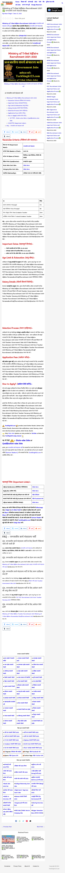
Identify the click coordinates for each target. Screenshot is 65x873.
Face (36, 498)
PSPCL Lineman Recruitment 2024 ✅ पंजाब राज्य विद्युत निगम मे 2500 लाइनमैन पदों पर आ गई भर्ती (23, 839)
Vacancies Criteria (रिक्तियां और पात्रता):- (19, 100)
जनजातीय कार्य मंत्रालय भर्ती (15, 447)
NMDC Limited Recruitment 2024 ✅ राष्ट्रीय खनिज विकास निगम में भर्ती (8, 857)
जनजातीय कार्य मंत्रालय (36, 26)
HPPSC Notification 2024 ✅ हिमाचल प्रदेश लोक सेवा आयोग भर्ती (23, 856)
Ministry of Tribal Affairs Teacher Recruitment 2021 (18, 614)
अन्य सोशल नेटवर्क (16, 510)
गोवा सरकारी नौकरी (22, 681)
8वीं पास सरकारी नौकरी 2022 (31, 732)
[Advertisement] (23, 188)
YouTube (34, 433)
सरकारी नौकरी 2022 (14, 732)
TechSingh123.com (10, 425)
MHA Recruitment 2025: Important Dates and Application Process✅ (54, 135)
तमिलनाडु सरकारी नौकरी (24, 715)
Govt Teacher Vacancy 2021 (24, 231)
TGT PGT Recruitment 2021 (34, 293)
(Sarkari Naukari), (12, 452)
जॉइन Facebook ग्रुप (35, 751)
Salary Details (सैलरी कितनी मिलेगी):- (18, 108)
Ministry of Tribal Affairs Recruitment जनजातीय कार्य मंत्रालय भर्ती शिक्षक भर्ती (23, 85)
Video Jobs (11, 433)
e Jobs (20, 443)
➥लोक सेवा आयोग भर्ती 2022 (21, 778)
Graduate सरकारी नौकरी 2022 (12, 744)
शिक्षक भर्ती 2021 (25, 226)
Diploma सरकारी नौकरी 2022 (31, 740)
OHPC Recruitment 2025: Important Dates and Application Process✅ (54, 26)
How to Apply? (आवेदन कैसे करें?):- (17, 115)
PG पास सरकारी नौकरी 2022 (11, 748)
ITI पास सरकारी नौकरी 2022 (11, 740)
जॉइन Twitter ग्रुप (38, 755)
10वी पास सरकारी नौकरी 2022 (12, 736)
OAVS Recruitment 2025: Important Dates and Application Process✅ (54, 125)
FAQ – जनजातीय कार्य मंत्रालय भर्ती (15, 125)
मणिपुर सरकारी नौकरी (38, 698)
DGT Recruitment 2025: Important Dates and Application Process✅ (54, 89)
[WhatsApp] (19, 821)
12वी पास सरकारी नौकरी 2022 (31, 736)
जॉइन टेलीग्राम (35, 494)
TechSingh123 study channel (13, 436)
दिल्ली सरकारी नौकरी (9, 677)
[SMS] (30, 821)
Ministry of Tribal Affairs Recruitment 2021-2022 (19, 23)
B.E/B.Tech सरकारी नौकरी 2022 (32, 744)
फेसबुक (7, 510)
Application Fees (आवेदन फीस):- (17, 113)
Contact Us (36, 866)
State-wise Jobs (23, 440)
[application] (42, 4)
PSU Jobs (18, 810)
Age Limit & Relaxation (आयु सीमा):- (18, 105)
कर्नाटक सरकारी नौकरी (23, 698)
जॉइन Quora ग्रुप (13, 755)
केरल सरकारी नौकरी (23, 703)
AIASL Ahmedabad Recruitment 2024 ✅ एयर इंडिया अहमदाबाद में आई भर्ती (8, 847)
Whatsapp (39, 507)
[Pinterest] (27, 821)
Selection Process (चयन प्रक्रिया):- (18, 110)
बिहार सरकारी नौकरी (9, 681)
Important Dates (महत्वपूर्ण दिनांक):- (18, 103)
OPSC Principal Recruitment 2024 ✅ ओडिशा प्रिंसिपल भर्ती (38, 838)
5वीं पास (6, 732)
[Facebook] (16, 821)
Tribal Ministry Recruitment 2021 (20, 229)
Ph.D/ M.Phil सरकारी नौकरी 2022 (33, 748)
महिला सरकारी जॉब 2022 (21, 772)
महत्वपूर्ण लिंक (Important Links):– (17, 123)
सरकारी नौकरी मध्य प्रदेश (24, 709)
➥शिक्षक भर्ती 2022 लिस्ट (20, 766)
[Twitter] (23, 821)
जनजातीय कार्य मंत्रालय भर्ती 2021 (11, 226)
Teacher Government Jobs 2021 (32, 291)
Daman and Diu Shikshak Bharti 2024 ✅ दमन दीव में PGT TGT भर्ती (38, 857)
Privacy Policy (17, 866)
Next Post (41, 826)
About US (27, 866)
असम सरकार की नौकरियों (24, 677)
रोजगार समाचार (39, 813)
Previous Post (7, 826)
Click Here (35, 487)
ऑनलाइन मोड (22, 36)
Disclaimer (7, 866)
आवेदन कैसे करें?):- (24, 384)
